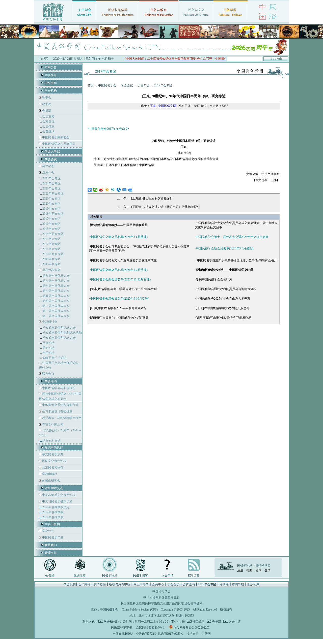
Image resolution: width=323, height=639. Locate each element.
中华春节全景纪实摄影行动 (59, 405)
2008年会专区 (51, 264)
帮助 (249, 570)
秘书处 (46, 104)
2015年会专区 (51, 229)
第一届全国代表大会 (56, 316)
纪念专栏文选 (51, 440)
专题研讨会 (49, 322)
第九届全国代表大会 (56, 275)
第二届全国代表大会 (56, 311)
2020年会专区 (51, 203)
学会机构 (51, 90)
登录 (267, 570)
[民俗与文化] (196, 21)
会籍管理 (48, 121)
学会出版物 (52, 524)
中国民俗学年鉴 (52, 537)
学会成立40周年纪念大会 (59, 337)
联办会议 (47, 373)
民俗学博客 (140, 575)
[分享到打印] (130, 190)
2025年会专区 (51, 178)
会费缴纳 (48, 131)
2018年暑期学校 (53, 517)
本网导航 (238, 584)
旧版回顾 (253, 584)
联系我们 (51, 545)
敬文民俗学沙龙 (52, 454)
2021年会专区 (51, 198)
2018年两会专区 (53, 213)
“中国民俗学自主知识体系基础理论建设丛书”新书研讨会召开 (236, 260)
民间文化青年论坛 (53, 461)
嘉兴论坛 (48, 342)
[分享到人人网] (119, 190)
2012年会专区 (51, 244)
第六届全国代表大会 (56, 291)
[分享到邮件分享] (124, 190)
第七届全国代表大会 (56, 285)
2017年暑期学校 (53, 512)
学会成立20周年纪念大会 (59, 327)
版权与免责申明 (119, 584)
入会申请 (168, 575)
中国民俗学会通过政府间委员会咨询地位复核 (226, 289)
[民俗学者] (230, 21)
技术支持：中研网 (198, 633)
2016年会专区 (51, 224)
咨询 (258, 570)
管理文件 (51, 553)
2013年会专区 (51, 239)
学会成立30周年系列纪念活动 (62, 332)
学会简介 (51, 75)
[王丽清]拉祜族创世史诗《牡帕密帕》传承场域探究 (165, 207)
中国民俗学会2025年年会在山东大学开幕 (223, 298)
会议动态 (47, 166)
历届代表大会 (51, 270)
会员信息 (48, 126)
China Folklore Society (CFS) (140, 609)
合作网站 (84, 584)
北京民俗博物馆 (52, 467)
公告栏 (49, 575)
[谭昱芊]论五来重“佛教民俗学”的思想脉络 (224, 318)
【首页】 (44, 58)
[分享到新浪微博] (101, 190)
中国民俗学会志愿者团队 (58, 144)
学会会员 (173, 584)
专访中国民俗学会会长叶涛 (214, 279)
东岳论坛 (48, 353)
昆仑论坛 (48, 347)
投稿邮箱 (198, 621)
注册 (240, 570)
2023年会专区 (51, 188)
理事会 (46, 97)
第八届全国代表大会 (56, 280)
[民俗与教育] (158, 21)
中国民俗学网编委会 (55, 137)
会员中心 (158, 584)
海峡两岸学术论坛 (54, 358)
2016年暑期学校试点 (56, 507)
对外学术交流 (54, 488)
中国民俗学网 (167, 106)
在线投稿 (79, 575)
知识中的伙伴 (54, 447)
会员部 (46, 110)
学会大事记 (52, 151)
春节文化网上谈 (52, 424)
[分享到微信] (95, 190)
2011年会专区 (51, 249)
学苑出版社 (49, 474)
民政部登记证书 (121, 627)
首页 (91, 85)
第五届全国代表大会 (56, 296)
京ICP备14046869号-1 (150, 627)
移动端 (224, 584)
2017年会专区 (51, 218)
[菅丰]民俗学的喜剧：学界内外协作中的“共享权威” (124, 289)
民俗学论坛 (109, 575)
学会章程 (51, 83)
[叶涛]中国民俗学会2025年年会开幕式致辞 (118, 308)
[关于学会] (84, 21)
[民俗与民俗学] (117, 21)
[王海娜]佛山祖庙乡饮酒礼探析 (152, 198)
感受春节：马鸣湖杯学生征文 (61, 418)
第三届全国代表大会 (56, 306)
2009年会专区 (51, 259)
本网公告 (51, 67)
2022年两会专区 (53, 193)
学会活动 (51, 381)
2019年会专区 (51, 208)
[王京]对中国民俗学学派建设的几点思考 (222, 308)
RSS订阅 (194, 575)
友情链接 (100, 584)
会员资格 (48, 116)
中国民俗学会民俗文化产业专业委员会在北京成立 (123, 260)
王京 (153, 106)
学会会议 (127, 85)
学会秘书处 (111, 621)
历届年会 (48, 172)
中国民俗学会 (107, 85)
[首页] (53, 21)
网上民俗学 (141, 584)
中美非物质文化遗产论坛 (58, 495)
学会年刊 (47, 531)
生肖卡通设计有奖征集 (56, 411)
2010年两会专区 (53, 254)
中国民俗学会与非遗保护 (58, 388)
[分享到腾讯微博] (113, 190)
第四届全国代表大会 (56, 301)
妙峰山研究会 (50, 480)
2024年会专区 (51, 183)
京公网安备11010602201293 (191, 627)
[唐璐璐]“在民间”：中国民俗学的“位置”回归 (119, 318)
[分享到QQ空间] (107, 190)
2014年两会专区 (53, 234)
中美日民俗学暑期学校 (57, 501)
